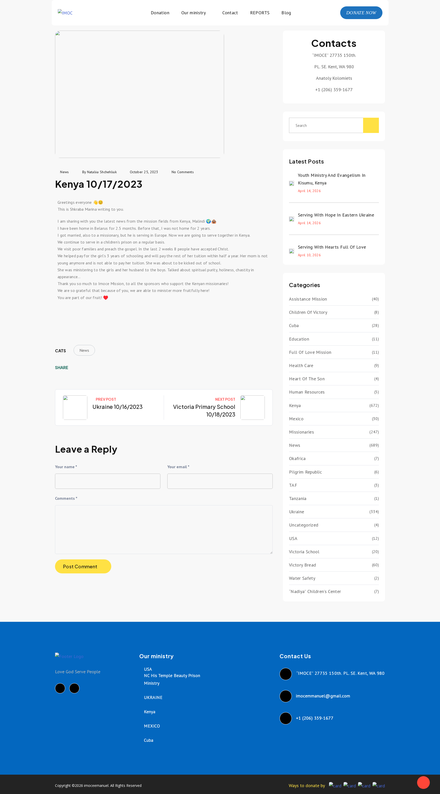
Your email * (178, 466)
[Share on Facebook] (75, 367)
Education (299, 339)
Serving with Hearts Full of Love (332, 247)
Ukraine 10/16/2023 (117, 406)
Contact (230, 13)
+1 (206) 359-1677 (314, 718)
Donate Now (361, 12)
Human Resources (307, 392)
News (84, 350)
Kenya (295, 405)
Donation (160, 13)
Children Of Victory (308, 312)
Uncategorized (303, 525)
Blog (286, 13)
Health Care (301, 365)
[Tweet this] (83, 367)
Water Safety (302, 578)
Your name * (66, 466)
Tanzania (298, 498)
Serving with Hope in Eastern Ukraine (336, 215)
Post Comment (80, 566)
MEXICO (152, 726)
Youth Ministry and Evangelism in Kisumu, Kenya (332, 179)
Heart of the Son (307, 379)
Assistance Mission (308, 299)
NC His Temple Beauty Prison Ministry (172, 679)
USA (293, 538)
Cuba (294, 325)
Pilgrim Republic (305, 472)
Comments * (66, 498)
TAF (293, 485)
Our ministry (193, 13)
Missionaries (301, 432)
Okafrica (297, 458)
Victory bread (302, 565)
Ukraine (296, 512)
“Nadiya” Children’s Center (315, 591)
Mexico (296, 419)
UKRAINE (153, 697)
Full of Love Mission (310, 352)
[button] (62, 315)
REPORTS (260, 13)
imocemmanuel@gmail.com (323, 696)
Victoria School (304, 552)
